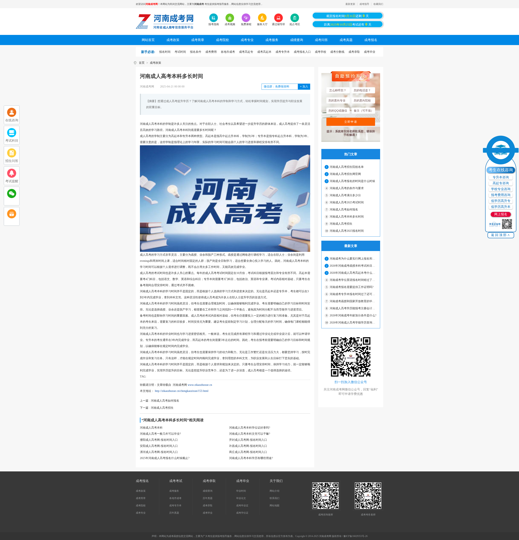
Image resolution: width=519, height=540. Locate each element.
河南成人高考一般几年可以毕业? (160, 433)
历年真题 (174, 512)
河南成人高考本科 (151, 427)
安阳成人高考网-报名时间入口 (159, 445)
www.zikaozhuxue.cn (200, 384)
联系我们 (274, 498)
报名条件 (195, 51)
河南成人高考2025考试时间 (347, 202)
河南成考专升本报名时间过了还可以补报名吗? (353, 294)
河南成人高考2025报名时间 (347, 230)
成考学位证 (242, 512)
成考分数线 (337, 51)
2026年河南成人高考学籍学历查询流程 (353, 322)
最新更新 (350, 4)
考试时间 (180, 51)
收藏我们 (378, 4)
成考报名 (370, 40)
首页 (142, 62)
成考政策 (172, 40)
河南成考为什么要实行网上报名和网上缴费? (353, 258)
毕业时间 (241, 490)
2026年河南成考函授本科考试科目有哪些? (353, 265)
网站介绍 (274, 490)
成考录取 (354, 51)
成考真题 (346, 40)
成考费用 (211, 51)
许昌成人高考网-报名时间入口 (248, 445)
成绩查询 (296, 40)
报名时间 (164, 51)
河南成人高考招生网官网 (345, 174)
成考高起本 (264, 51)
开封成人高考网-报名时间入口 (248, 439)
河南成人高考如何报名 (344, 209)
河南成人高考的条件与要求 (347, 188)
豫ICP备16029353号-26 (355, 536)
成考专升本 (283, 51)
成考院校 (222, 40)
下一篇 (157, 407)
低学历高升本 (500, 206)
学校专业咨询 (500, 189)
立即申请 (350, 121)
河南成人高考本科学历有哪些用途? (251, 458)
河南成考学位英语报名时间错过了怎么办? (353, 279)
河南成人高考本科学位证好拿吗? (249, 427)
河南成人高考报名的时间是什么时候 (352, 181)
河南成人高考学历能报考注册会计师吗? (353, 308)
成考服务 (271, 40)
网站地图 (274, 505)
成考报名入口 (302, 51)
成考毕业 (369, 51)
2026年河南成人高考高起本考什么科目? (353, 272)
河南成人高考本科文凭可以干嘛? (249, 433)
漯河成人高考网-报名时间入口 (159, 452)
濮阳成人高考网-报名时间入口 (159, 439)
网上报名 (500, 214)
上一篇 (159, 400)
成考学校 (320, 51)
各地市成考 (228, 51)
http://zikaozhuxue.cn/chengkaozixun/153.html (181, 390)
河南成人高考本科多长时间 (347, 216)
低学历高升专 (500, 201)
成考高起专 (246, 51)
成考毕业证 (242, 505)
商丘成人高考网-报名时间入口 (248, 452)
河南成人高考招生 (341, 223)
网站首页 (148, 40)
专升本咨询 (501, 177)
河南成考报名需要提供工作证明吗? (351, 287)
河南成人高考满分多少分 (345, 195)
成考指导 (364, 4)
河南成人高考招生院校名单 (347, 166)
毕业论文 (241, 498)
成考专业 (247, 40)
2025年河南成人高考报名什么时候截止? (164, 458)
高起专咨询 (501, 183)
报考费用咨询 (500, 195)
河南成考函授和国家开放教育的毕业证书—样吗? (353, 301)
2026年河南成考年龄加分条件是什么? (353, 315)
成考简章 (197, 40)
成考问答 (321, 40)
